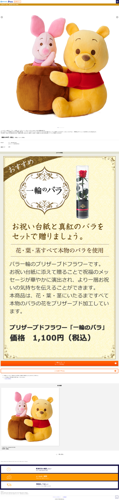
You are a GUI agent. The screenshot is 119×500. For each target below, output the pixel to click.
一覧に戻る (60, 454)
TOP (116, 497)
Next (117, 17)
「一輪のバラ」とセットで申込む (59, 363)
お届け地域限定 (8, 378)
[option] (30, 418)
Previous (2, 17)
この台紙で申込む (59, 371)
